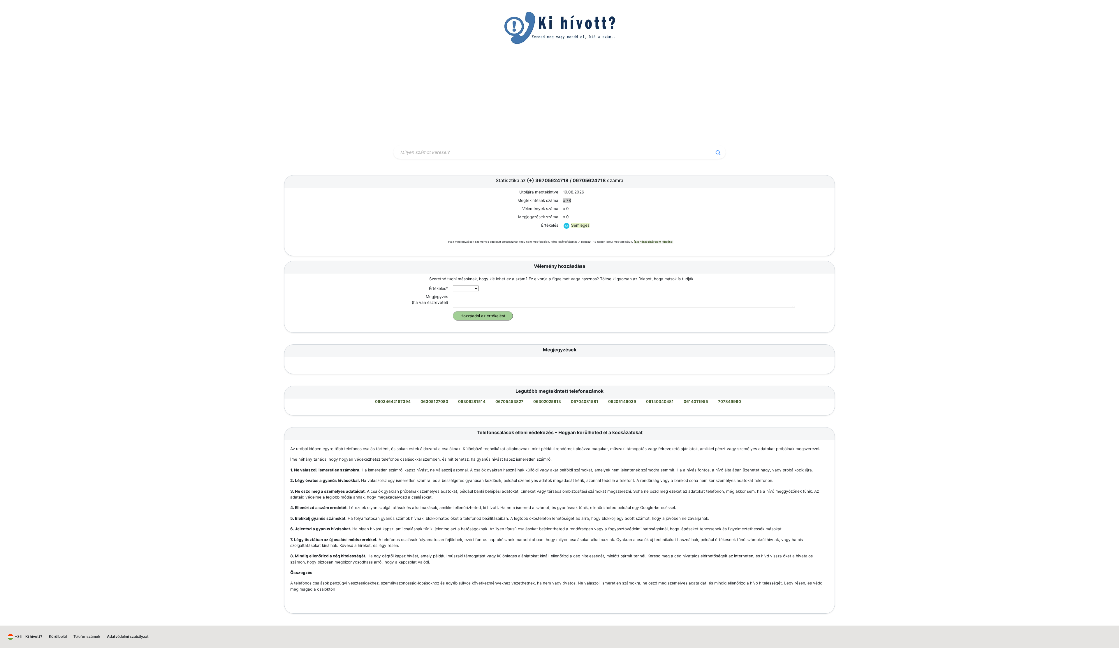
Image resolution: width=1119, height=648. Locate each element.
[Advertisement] (559, 100)
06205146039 (622, 401)
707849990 (729, 401)
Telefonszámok (86, 636)
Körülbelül (58, 636)
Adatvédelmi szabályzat (128, 636)
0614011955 (696, 401)
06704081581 (584, 401)
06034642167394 (393, 401)
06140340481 (660, 401)
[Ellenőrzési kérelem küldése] (653, 241)
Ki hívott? (33, 636)
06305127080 (434, 401)
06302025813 (547, 401)
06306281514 (471, 401)
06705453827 (509, 401)
